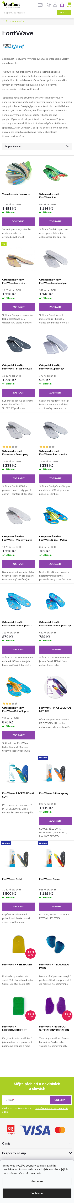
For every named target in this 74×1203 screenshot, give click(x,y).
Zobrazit (55, 221)
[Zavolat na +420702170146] (49, 5)
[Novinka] (55, 772)
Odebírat (60, 1100)
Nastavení (37, 1181)
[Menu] (69, 4)
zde (39, 1173)
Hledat (64, 12)
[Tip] (18, 259)
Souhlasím (37, 1193)
